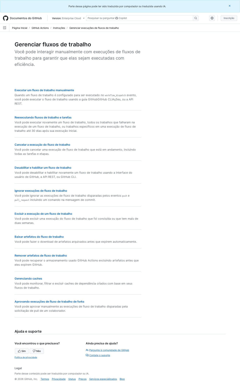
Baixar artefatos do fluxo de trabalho (39, 236)
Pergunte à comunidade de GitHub (109, 350)
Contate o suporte (99, 355)
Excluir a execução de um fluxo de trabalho (43, 213)
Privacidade (59, 378)
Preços (82, 378)
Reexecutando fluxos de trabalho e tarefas (43, 117)
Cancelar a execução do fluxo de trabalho (42, 144)
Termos (45, 378)
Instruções (59, 27)
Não (38, 350)
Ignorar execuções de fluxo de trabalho (41, 190)
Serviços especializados (103, 378)
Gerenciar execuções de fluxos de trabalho (94, 27)
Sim (23, 350)
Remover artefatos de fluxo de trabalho (41, 255)
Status (72, 378)
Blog (122, 378)
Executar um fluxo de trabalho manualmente (44, 90)
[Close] (230, 6)
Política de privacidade (26, 357)
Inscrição (229, 18)
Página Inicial (19, 27)
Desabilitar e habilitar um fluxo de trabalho (43, 167)
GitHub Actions (40, 27)
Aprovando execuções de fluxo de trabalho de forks (49, 301)
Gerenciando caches (28, 278)
